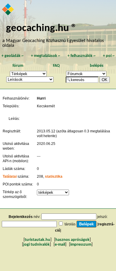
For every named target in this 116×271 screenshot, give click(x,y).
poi (109, 56)
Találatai (10, 176)
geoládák (12, 56)
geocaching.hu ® (41, 28)
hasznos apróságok (72, 240)
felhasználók (81, 56)
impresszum (80, 245)
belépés (97, 66)
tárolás (70, 224)
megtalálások (45, 56)
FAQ (56, 66)
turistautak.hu (37, 240)
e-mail (60, 245)
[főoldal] (8, 10)
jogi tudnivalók (36, 245)
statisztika (53, 176)
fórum (17, 66)
